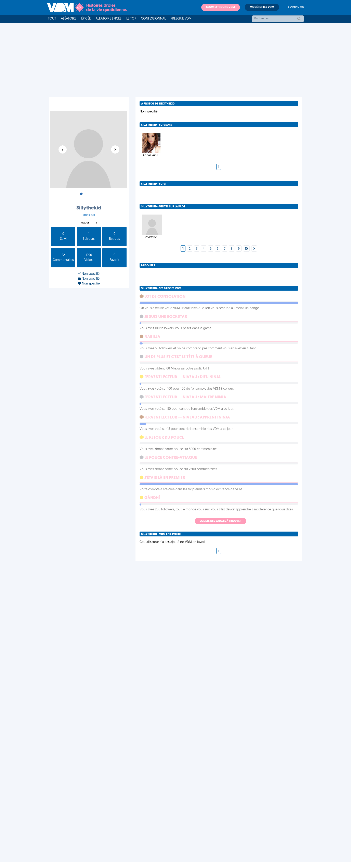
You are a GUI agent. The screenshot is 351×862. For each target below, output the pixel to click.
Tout (52, 18)
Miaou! (85, 223)
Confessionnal (153, 18)
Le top (131, 18)
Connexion (296, 7)
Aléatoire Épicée (108, 18)
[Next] (254, 248)
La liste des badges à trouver (220, 521)
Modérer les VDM (262, 7)
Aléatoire (68, 18)
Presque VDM (181, 18)
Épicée (86, 18)
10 (246, 249)
